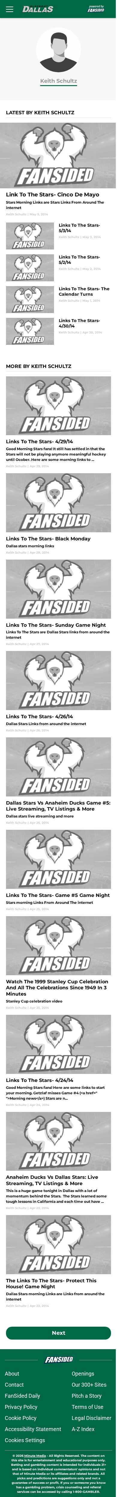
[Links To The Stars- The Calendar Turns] (58, 299)
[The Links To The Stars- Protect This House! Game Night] (58, 1261)
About (12, 1373)
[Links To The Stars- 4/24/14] (58, 1061)
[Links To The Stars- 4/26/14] (58, 692)
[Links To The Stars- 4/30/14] (58, 331)
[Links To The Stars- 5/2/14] (58, 267)
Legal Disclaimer (91, 1418)
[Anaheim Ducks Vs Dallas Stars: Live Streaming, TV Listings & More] (58, 1161)
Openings (83, 1373)
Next (58, 1333)
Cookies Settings (25, 1440)
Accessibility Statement (33, 1429)
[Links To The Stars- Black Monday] (58, 514)
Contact (14, 1385)
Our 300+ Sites (89, 1385)
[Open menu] (9, 9)
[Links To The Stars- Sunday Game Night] (58, 603)
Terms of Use (88, 1407)
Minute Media (35, 1456)
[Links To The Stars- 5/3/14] (58, 236)
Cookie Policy (21, 1418)
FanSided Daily (22, 1396)
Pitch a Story (87, 1396)
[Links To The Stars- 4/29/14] (58, 422)
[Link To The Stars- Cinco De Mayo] (58, 170)
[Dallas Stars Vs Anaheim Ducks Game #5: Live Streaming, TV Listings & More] (58, 781)
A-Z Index (83, 1429)
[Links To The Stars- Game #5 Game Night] (58, 870)
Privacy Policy (21, 1407)
